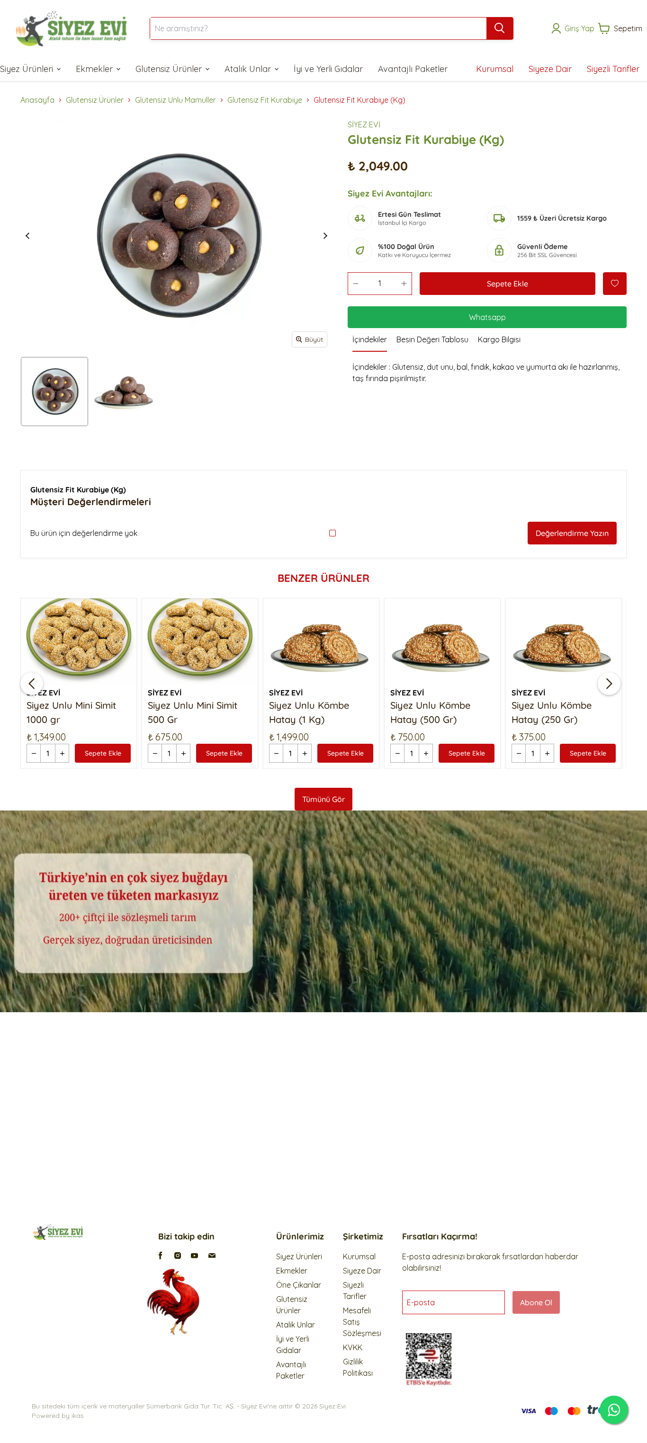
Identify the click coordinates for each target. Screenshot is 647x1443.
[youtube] (194, 1255)
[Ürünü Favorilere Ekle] (615, 283)
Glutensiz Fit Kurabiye (264, 100)
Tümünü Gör (323, 799)
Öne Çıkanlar (298, 1285)
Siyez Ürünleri (299, 1256)
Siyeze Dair (362, 1270)
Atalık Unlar (295, 1324)
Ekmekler (291, 1270)
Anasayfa (37, 100)
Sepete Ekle (507, 283)
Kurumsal (359, 1256)
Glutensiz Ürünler (95, 100)
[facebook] (160, 1255)
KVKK (352, 1347)
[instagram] (177, 1255)
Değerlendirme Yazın (572, 533)
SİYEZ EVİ (364, 124)
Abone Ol (536, 1302)
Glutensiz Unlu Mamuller (175, 100)
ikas (78, 1415)
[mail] (211, 1255)
